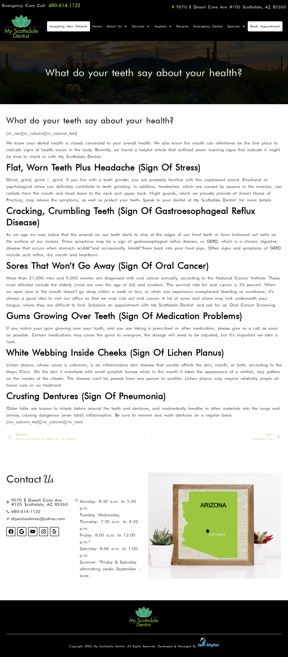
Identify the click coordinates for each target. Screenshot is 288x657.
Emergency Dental (208, 26)
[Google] (21, 531)
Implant (161, 26)
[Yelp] (54, 531)
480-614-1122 (66, 5)
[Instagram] (43, 531)
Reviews (182, 26)
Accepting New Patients (68, 26)
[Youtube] (32, 531)
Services (138, 26)
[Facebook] (10, 531)
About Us (114, 26)
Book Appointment (265, 26)
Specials (233, 26)
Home (97, 26)
